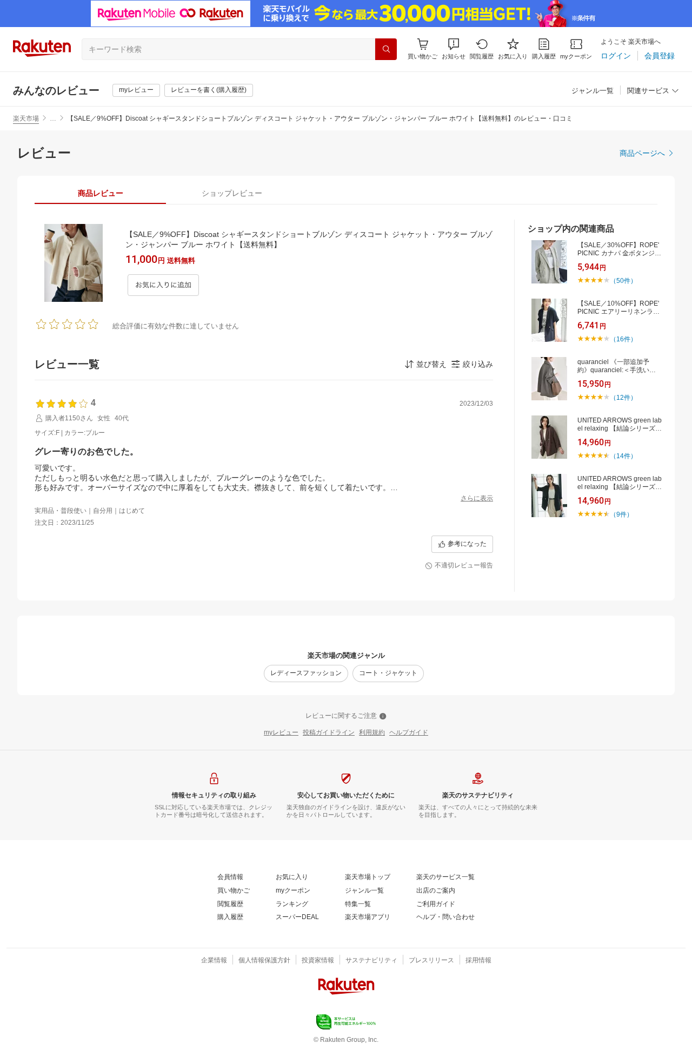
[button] (453, 49)
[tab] (100, 193)
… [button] (53, 118)
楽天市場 (26, 118)
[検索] (386, 49)
